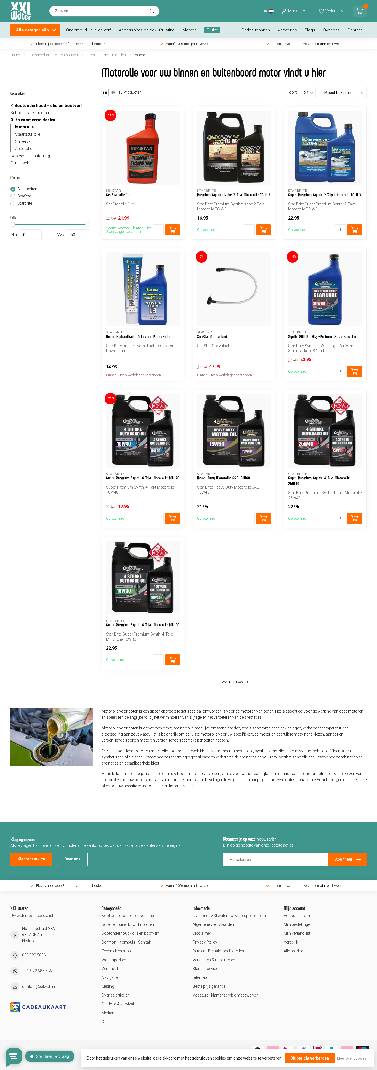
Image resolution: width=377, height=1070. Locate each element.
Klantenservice (31, 859)
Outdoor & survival (118, 1004)
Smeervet (23, 141)
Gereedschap (22, 163)
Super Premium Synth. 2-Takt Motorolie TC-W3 (324, 194)
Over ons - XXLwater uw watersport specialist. (232, 915)
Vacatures (287, 30)
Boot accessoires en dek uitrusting (132, 915)
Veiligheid (110, 968)
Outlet (212, 30)
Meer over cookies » (353, 1058)
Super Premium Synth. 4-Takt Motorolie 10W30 (143, 625)
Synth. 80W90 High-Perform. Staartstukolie (322, 336)
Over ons (331, 30)
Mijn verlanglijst (297, 933)
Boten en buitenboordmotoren (128, 924)
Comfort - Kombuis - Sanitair (126, 942)
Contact (354, 30)
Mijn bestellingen (298, 924)
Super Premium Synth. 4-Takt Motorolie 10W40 (143, 478)
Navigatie (110, 977)
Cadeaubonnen (255, 30)
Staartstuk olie (27, 134)
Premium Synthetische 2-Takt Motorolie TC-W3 (233, 194)
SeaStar (24, 196)
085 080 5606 (34, 955)
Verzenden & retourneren (214, 960)
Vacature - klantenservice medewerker (225, 995)
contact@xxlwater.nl (39, 986)
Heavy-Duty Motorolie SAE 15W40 (223, 478)
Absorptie (23, 149)
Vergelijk (291, 942)
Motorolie (141, 55)
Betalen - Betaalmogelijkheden (218, 951)
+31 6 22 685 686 (37, 971)
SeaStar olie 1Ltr (119, 194)
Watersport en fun (117, 960)
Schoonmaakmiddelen (30, 113)
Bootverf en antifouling (30, 156)
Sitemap (200, 977)
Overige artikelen (116, 995)
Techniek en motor (118, 951)
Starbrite (24, 203)
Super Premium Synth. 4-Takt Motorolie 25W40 (319, 480)
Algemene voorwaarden (213, 924)
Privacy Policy (205, 942)
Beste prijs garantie (209, 986)
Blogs (310, 30)
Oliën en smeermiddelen (106, 55)
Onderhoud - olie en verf (88, 30)
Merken (189, 30)
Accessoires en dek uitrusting (147, 30)
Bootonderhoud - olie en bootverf (53, 55)
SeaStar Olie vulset (212, 336)
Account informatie (300, 915)
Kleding (108, 986)
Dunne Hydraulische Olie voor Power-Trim (138, 336)
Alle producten (296, 951)
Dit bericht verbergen (309, 1058)
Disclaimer (202, 933)
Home (15, 55)
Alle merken (27, 189)
